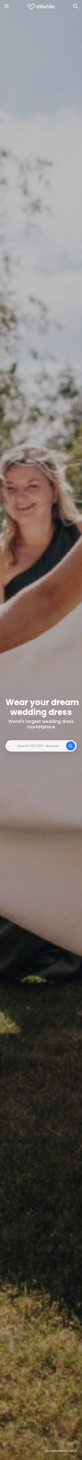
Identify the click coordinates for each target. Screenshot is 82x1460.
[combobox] (41, 745)
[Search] (75, 6)
